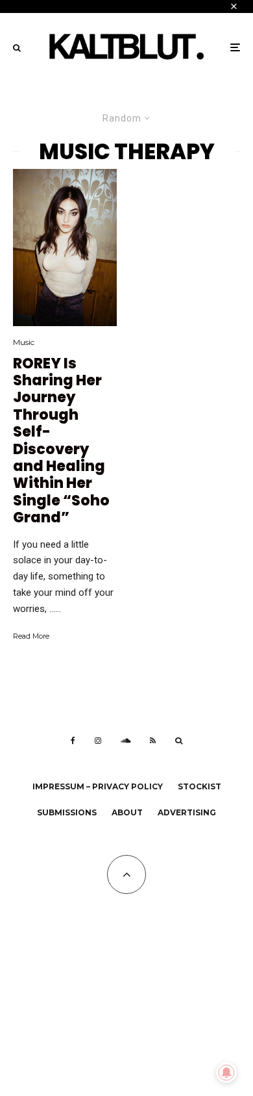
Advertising (187, 812)
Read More (31, 636)
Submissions (67, 812)
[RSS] (152, 740)
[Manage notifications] (226, 1072)
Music (23, 342)
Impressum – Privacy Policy (97, 786)
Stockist (199, 786)
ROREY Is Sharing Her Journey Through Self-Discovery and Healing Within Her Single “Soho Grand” (61, 441)
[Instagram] (98, 740)
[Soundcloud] (125, 740)
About (127, 812)
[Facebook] (73, 740)
